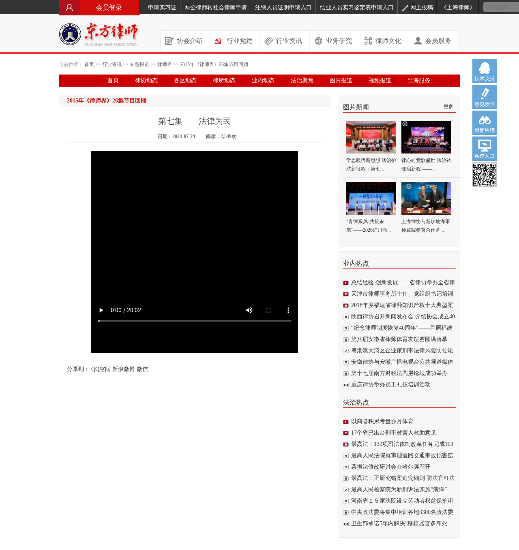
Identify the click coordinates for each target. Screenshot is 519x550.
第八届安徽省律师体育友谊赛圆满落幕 (399, 339)
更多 (448, 106)
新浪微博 (123, 369)
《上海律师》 (458, 7)
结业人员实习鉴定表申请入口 (357, 7)
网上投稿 (421, 7)
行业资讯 (289, 40)
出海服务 (418, 80)
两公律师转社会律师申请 (215, 7)
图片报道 (341, 80)
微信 (142, 369)
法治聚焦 (302, 80)
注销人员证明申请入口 (283, 7)
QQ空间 (101, 369)
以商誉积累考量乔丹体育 (382, 421)
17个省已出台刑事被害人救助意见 (393, 433)
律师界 (164, 64)
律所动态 (224, 80)
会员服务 (438, 40)
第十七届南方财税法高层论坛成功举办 (399, 373)
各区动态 (185, 80)
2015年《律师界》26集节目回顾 (214, 64)
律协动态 (146, 80)
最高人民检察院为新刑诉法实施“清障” (399, 489)
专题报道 (139, 64)
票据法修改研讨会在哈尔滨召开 (391, 467)
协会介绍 (190, 40)
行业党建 (240, 40)
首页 (89, 64)
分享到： (78, 369)
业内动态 (263, 80)
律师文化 (388, 40)
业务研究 (339, 40)
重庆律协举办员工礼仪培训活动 (391, 385)
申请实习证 (162, 7)
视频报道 (380, 80)
